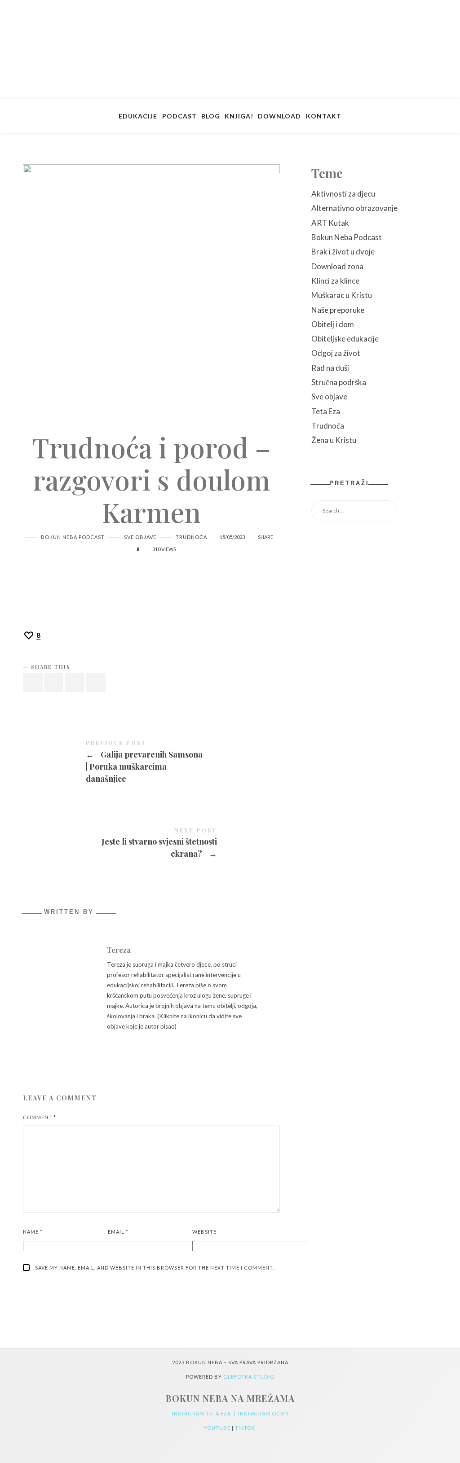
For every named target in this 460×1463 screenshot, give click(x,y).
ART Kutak (330, 223)
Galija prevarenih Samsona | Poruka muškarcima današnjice (151, 762)
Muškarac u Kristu (341, 295)
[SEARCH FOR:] (374, 510)
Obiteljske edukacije (345, 338)
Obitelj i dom (332, 324)
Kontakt (323, 116)
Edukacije (138, 116)
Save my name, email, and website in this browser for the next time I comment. (154, 1267)
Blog (210, 116)
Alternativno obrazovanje (354, 208)
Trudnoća (191, 537)
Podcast (179, 116)
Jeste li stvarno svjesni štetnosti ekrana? (151, 844)
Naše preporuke (337, 310)
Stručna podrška (338, 382)
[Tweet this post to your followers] (54, 682)
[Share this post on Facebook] (33, 682)
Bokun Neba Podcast (73, 537)
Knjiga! (239, 116)
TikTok (246, 1428)
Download (279, 116)
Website (204, 1232)
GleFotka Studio (248, 1377)
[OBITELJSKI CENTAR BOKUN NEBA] (230, 49)
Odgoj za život (335, 353)
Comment (39, 1117)
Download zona (337, 266)
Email (118, 1232)
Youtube (217, 1428)
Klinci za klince (335, 280)
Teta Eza (325, 411)
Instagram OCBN (263, 1413)
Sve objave (140, 537)
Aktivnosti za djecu (343, 193)
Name (33, 1232)
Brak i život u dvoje (343, 251)
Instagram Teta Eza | (205, 1413)
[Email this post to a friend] (96, 682)
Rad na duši (330, 367)
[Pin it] (74, 682)
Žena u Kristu (333, 440)
